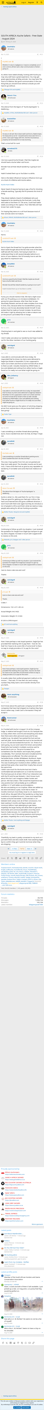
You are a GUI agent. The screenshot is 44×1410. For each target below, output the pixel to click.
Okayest (3, 873)
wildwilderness (10, 881)
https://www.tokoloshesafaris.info (16, 1190)
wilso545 (17, 877)
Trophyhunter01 (6, 868)
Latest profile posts (9, 1272)
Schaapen (7, 1275)
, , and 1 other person (20, 113)
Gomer (35, 879)
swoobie (3, 879)
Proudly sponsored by (10, 1169)
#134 (41, 553)
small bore (4, 877)
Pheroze (36, 873)
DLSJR (18, 1317)
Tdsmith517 (33, 872)
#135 (41, 588)
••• (42, 1281)
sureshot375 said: (8, 238)
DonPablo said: (7, 453)
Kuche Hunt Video (7, 184)
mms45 (13, 875)
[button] (2, 2)
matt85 (22, 877)
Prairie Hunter (5, 875)
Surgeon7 (30, 873)
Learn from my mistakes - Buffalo (16, 1262)
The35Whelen (32, 870)
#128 (41, 353)
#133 (41, 525)
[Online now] (5, 99)
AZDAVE (16, 1284)
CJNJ (39, 879)
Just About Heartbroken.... (13, 1233)
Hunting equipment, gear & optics (15, 1259)
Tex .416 (15, 872)
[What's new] (37, 2)
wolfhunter (9, 870)
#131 (41, 449)
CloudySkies (5, 872)
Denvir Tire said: (7, 488)
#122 (41, 103)
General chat (8, 1238)
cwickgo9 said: (7, 387)
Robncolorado (20, 875)
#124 (41, 156)
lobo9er (25, 868)
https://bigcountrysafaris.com (14, 1185)
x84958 (18, 881)
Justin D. (30, 879)
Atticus (21, 872)
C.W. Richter (10, 873)
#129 (41, 383)
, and (17, 512)
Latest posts (6, 1230)
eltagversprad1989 (25, 883)
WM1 (16, 873)
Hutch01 (31, 868)
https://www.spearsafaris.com (14, 1195)
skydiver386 (22, 873)
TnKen (3, 881)
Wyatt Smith (38, 868)
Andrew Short (11, 879)
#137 (41, 661)
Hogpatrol (30, 881)
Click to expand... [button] (22, 293)
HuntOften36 (18, 870)
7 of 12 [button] (22, 849)
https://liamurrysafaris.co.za (14, 1205)
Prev (15, 849)
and (12, 89)
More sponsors (37, 1224)
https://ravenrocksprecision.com (15, 1210)
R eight (3, 870)
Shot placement (9, 1266)
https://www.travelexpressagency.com (17, 1216)
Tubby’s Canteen (21, 879)
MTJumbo (4, 883)
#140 (41, 834)
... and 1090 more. (6, 885)
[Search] (41, 2)
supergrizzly (8, 1284)
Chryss (25, 870)
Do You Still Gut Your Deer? (14, 1248)
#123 (41, 126)
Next (29, 849)
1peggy (28, 877)
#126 (41, 272)
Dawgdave (7, 1296)
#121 (41, 54)
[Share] (37, 54)
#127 (41, 328)
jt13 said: (5, 592)
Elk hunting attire (10, 1255)
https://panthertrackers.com (14, 1221)
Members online (8, 864)
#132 (41, 484)
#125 (41, 231)
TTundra (11, 877)
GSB (27, 875)
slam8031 (24, 881)
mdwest (26, 872)
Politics (7, 1241)
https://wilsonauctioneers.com (15, 1174)
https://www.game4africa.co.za (15, 1179)
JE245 (11, 872)
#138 (41, 702)
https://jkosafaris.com (12, 1200)
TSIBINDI (34, 883)
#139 (41, 725)
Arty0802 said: (6, 62)
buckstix (31, 875)
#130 (41, 428)
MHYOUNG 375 (9, 1317)
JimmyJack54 (35, 877)
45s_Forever (39, 875)
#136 (41, 638)
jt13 (4, 42)
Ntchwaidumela (17, 868)
